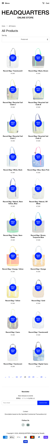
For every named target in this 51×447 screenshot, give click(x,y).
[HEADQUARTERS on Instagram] (23, 425)
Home (3, 26)
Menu (7, 3)
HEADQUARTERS (25, 433)
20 (33, 377)
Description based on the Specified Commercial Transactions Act (25, 414)
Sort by (4, 35)
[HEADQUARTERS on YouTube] (28, 425)
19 (29, 377)
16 (17, 377)
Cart (47, 3)
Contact (25, 411)
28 (41, 377)
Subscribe (43, 403)
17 (21, 377)
